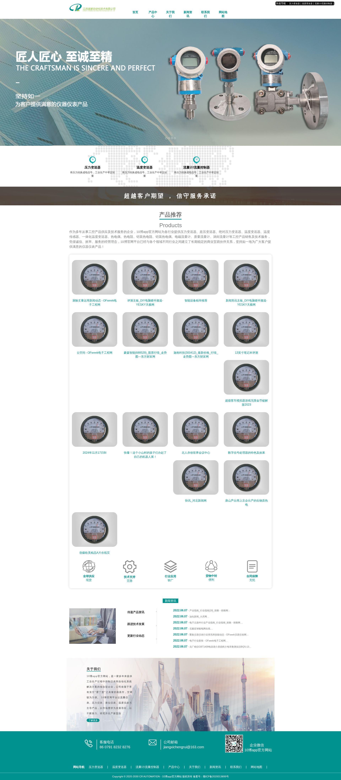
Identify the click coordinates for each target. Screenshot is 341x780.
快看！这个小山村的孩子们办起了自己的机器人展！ (145, 454)
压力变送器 (294, 3)
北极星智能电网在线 (200, 628)
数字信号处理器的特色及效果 (246, 452)
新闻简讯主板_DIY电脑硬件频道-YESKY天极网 (246, 302)
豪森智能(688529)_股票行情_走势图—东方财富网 (145, 354)
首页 (135, 12)
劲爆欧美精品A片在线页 (94, 552)
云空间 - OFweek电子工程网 (94, 352)
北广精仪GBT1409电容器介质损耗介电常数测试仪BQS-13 (219, 646)
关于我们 (170, 14)
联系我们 (205, 14)
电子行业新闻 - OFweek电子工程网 (208, 640)
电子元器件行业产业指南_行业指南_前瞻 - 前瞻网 (215, 622)
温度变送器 (307, 3)
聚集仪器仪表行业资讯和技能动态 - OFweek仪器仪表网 (218, 634)
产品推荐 (170, 214)
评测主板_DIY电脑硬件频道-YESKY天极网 (145, 302)
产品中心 (153, 14)
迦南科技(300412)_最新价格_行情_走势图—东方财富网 (196, 354)
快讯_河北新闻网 (196, 500)
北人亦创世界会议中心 (196, 452)
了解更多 (93, 720)
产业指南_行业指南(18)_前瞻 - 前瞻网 (209, 610)
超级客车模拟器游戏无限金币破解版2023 (246, 402)
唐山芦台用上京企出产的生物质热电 (246, 502)
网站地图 (223, 14)
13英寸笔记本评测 (246, 352)
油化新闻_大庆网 (198, 616)
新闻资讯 (188, 14)
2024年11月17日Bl (94, 452)
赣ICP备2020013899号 (216, 776)
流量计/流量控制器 (323, 3)
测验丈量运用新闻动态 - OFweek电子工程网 (94, 302)
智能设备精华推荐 (196, 300)
